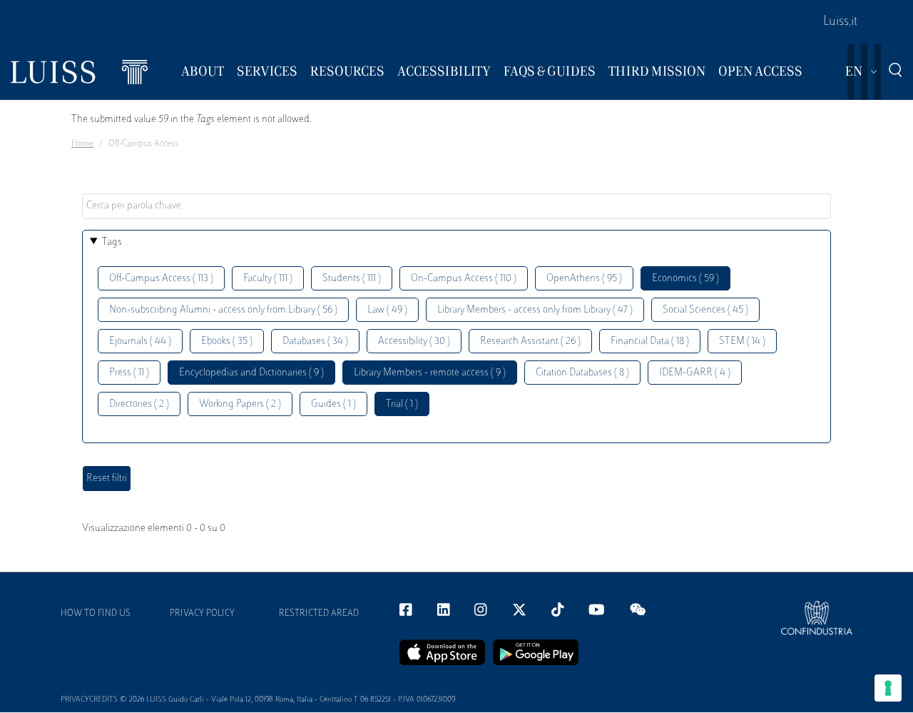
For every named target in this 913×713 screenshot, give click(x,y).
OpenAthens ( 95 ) (584, 278)
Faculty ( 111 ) (267, 278)
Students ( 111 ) (351, 278)
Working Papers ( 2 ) (240, 404)
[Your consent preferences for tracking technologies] (888, 688)
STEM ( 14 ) (742, 341)
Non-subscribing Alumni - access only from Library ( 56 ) (223, 310)
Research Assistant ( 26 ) (530, 341)
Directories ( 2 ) (139, 404)
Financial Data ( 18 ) (650, 341)
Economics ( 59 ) (685, 278)
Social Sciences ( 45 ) (705, 310)
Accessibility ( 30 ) (414, 341)
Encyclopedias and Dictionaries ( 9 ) (251, 373)
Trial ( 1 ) (402, 404)
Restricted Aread (319, 614)
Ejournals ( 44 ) (140, 341)
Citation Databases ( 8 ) (582, 373)
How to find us (96, 614)
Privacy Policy (202, 614)
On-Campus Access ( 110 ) (463, 278)
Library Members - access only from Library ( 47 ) (535, 310)
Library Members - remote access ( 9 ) (430, 373)
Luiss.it (840, 22)
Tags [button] (112, 242)
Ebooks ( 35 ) (227, 341)
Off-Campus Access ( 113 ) (161, 278)
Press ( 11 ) (129, 373)
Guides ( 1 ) (333, 404)
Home (82, 144)
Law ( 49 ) (387, 310)
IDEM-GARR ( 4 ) (694, 373)
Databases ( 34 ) (315, 341)
